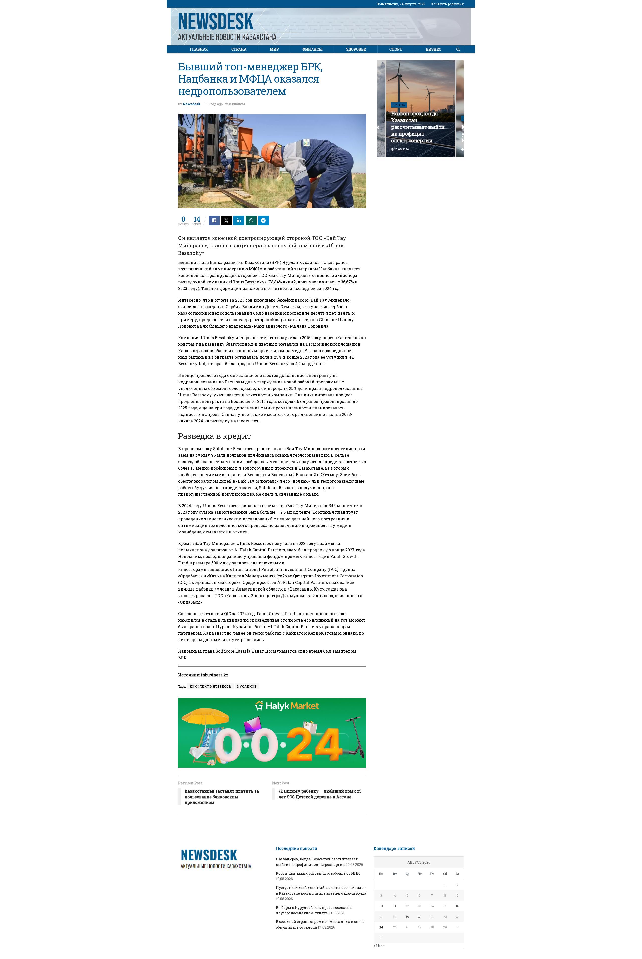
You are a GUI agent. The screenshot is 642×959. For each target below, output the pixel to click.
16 (457, 906)
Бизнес (433, 49)
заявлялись (219, 569)
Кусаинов (309, 262)
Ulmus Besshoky (248, 281)
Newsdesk (191, 104)
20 (420, 916)
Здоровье (356, 49)
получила (287, 337)
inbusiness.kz (214, 674)
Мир (274, 49)
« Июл (379, 945)
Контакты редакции (447, 4)
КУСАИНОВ (247, 686)
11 (395, 906)
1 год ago (215, 104)
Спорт (395, 49)
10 (381, 906)
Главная (199, 49)
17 (381, 916)
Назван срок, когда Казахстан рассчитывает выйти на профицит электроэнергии (418, 127)
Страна (238, 49)
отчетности (210, 613)
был (259, 626)
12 (407, 906)
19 (407, 916)
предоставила (269, 448)
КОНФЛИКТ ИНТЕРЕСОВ (210, 686)
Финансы (312, 49)
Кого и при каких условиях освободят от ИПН (318, 873)
